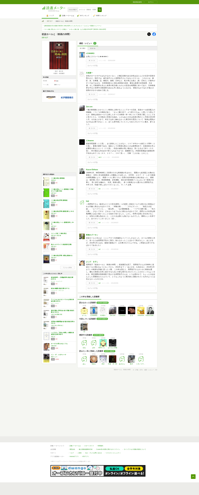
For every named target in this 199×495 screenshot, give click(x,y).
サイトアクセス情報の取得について (135, 449)
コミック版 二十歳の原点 (59, 233)
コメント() (102, 60)
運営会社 (72, 449)
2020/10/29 (111, 60)
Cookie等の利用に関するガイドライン (108, 449)
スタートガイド (89, 445)
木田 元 (53, 336)
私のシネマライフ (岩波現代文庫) (61, 244)
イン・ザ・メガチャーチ (58, 354)
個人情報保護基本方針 (86, 449)
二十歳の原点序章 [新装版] (59, 200)
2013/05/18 (114, 249)
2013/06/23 (114, 222)
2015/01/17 (111, 94)
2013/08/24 (114, 188)
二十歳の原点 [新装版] (58, 178)
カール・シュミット (56, 281)
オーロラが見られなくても (59, 343)
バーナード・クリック (57, 290)
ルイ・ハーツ (55, 303)
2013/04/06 (114, 283)
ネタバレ (93, 48)
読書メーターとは (75, 445)
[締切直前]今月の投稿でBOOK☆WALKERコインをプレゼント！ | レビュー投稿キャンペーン (72, 26)
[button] (100, 9)
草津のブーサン (92, 235)
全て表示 (82, 48)
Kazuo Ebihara (92, 169)
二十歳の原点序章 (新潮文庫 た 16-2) (62, 211)
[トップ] (43, 21)
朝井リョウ (54, 356)
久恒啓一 (89, 73)
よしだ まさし (92, 262)
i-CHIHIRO (90, 53)
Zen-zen (89, 107)
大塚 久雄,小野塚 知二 (57, 325)
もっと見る (68, 267)
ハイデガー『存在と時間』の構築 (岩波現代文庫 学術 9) (62, 333)
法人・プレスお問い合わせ (93, 453)
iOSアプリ (85, 456)
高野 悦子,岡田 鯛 (56, 235)
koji (87, 201)
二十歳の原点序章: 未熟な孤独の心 (62, 255)
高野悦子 (53, 180)
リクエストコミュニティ (113, 453)
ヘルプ (72, 453)
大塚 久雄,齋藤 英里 (56, 314)
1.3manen (90, 140)
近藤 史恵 (53, 345)
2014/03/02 (115, 157)
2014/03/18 (111, 128)
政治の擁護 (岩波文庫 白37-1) (60, 288)
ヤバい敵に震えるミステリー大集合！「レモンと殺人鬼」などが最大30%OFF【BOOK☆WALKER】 (75, 29)
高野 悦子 (50, 21)
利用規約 (100, 445)
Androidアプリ (74, 456)
